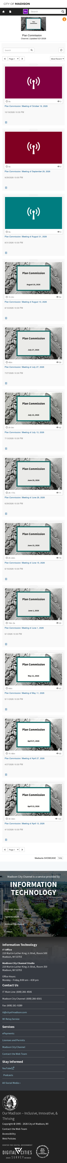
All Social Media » (11, 1082)
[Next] (22, 58)
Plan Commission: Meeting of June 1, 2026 (24, 627)
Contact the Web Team (14, 1053)
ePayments (8, 1033)
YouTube (7, 1068)
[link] (25, 11)
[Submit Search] (31, 50)
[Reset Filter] (61, 50)
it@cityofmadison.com (14, 1012)
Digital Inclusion (12, 916)
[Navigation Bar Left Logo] (16, 4)
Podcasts (8, 1075)
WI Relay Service (10, 1018)
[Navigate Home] (3, 11)
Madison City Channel (14, 924)
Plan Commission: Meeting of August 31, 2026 (26, 236)
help (60, 858)
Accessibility (9, 1133)
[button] (64, 19)
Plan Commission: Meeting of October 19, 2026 (26, 106)
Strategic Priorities (13, 909)
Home (7, 901)
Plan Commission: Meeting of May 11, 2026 (24, 692)
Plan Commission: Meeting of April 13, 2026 (24, 823)
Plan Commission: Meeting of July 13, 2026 (24, 432)
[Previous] (5, 58)
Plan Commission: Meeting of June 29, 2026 (25, 497)
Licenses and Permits (13, 1040)
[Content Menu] (10, 11)
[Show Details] (33, 64)
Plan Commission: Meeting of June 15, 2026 (25, 562)
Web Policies (9, 1138)
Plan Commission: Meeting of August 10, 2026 (26, 301)
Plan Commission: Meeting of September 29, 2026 (27, 171)
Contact (8, 931)
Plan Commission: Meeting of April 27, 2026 (24, 758)
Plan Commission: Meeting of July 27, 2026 (24, 366)
